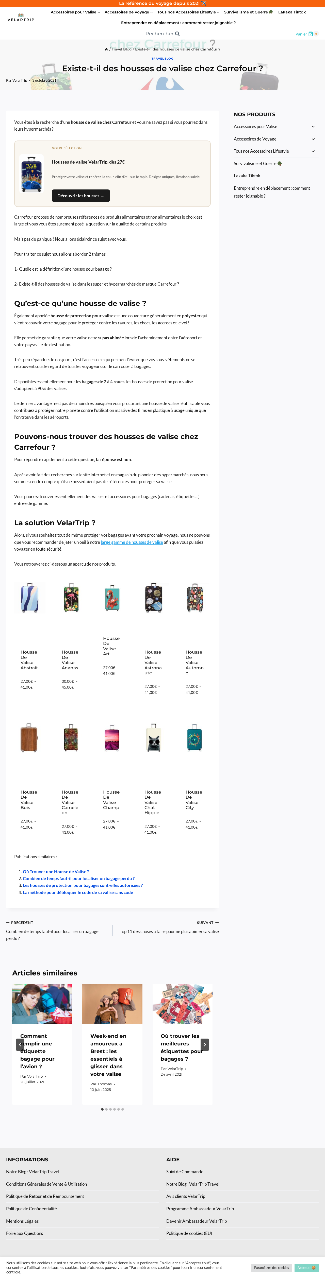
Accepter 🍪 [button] (307, 1268)
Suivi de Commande (184, 1171)
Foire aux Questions (24, 1233)
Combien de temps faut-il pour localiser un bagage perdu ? (79, 878)
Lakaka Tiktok (292, 12)
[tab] (102, 1109)
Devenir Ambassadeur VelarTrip (196, 1221)
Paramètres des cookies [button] (271, 1268)
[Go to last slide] (20, 1045)
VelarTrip (19, 80)
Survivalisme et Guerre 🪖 (249, 12)
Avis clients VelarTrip (185, 1196)
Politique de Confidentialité (31, 1208)
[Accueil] (106, 49)
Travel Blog (163, 58)
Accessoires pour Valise (255, 126)
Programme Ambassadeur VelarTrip (200, 1208)
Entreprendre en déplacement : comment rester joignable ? (178, 22)
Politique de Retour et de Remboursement (45, 1196)
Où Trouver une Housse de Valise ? (56, 871)
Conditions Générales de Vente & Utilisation (46, 1184)
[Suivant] (205, 1045)
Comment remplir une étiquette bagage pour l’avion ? (37, 1051)
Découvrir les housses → (80, 195)
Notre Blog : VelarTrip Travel (32, 1171)
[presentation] (42, 1004)
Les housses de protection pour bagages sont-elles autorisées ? (83, 885)
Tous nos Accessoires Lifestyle (261, 151)
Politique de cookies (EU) (189, 1233)
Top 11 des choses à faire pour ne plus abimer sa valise (169, 927)
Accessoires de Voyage (255, 139)
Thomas (105, 1084)
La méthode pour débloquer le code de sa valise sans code (78, 892)
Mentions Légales (22, 1221)
